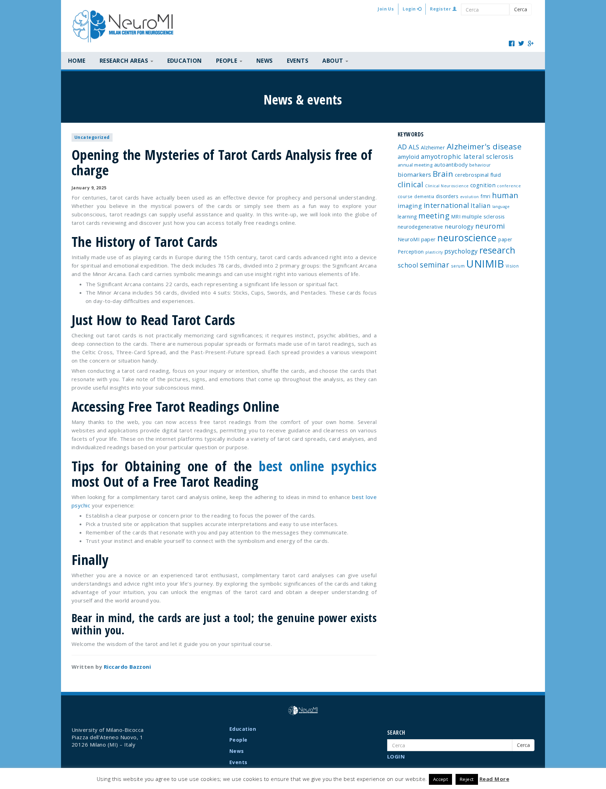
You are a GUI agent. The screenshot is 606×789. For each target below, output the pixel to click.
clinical (411, 184)
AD (402, 146)
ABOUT (333, 61)
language (501, 206)
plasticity (434, 252)
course (405, 196)
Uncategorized (92, 137)
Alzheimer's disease (484, 146)
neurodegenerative (420, 226)
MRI (455, 216)
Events (298, 61)
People (238, 739)
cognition (483, 185)
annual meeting (415, 165)
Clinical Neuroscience (447, 185)
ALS (414, 147)
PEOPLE (227, 61)
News (264, 61)
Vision (512, 266)
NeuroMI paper (417, 239)
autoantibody (450, 164)
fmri (485, 196)
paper (505, 239)
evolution (469, 196)
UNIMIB (485, 264)
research (497, 250)
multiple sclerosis (483, 216)
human (505, 195)
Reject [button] (467, 779)
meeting (433, 215)
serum (458, 266)
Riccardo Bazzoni (127, 666)
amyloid (408, 157)
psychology (461, 251)
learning (407, 216)
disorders (447, 196)
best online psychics (318, 466)
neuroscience (467, 237)
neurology (459, 226)
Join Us (386, 9)
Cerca (520, 9)
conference (509, 185)
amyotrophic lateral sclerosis (467, 156)
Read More (494, 778)
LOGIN (396, 756)
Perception (411, 251)
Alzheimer (433, 147)
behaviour (480, 165)
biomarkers (414, 174)
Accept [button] (440, 779)
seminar (434, 265)
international (446, 205)
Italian (481, 205)
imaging (410, 206)
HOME (77, 61)
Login (410, 9)
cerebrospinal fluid (478, 174)
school (408, 265)
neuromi (490, 226)
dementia (424, 196)
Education (184, 61)
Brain (443, 173)
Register (441, 9)
